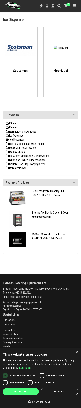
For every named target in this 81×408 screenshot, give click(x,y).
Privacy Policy (10, 334)
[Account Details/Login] (53, 6)
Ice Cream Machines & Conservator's (29, 156)
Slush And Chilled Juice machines (27, 160)
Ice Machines (16, 135)
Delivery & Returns (12, 342)
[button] (40, 401)
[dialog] (40, 378)
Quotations (9, 320)
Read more (25, 367)
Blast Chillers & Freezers (22, 147)
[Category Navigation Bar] (75, 6)
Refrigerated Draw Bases (22, 131)
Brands (6, 346)
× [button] (76, 352)
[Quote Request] (47, 6)
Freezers (14, 127)
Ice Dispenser (16, 139)
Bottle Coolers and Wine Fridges (26, 143)
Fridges (13, 123)
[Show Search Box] (59, 6)
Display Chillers (17, 152)
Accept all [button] (21, 391)
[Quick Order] (41, 6)
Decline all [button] (59, 391)
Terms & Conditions (14, 338)
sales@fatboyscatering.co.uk (26, 296)
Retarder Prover (17, 168)
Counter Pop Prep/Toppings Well (27, 164)
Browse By (12, 115)
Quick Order (9, 324)
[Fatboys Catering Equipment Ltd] (12, 5)
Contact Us (9, 330)
